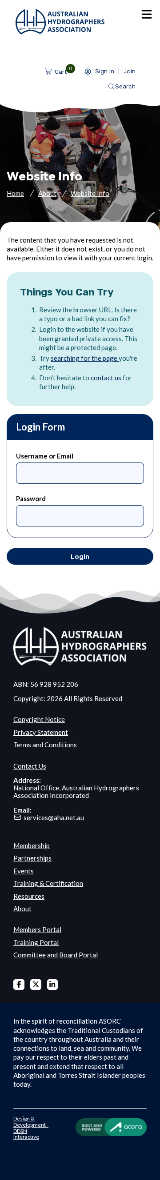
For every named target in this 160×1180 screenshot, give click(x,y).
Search (125, 86)
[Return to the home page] (60, 32)
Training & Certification (48, 883)
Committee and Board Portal (55, 955)
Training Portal (36, 942)
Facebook (18, 984)
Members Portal (37, 929)
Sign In (104, 71)
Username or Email (44, 456)
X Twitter (35, 984)
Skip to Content (22, 4)
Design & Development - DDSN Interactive (30, 1128)
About (47, 193)
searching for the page (85, 358)
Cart (61, 71)
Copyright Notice (39, 719)
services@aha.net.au (54, 817)
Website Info (90, 193)
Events (23, 871)
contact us (107, 378)
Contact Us (29, 766)
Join (130, 71)
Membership (31, 845)
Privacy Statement (40, 732)
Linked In (52, 984)
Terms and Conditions (45, 745)
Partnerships (32, 858)
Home (15, 193)
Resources (28, 896)
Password (31, 498)
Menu (147, 14)
